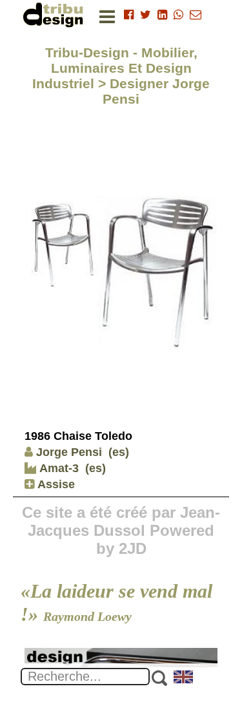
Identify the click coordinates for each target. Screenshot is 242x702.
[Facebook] (129, 15)
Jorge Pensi (69, 452)
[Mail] (195, 15)
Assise (54, 484)
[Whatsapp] (178, 15)
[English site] (184, 678)
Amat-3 (57, 468)
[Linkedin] (162, 15)
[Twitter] (145, 15)
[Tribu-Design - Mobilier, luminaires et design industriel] (55, 14)
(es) (118, 452)
